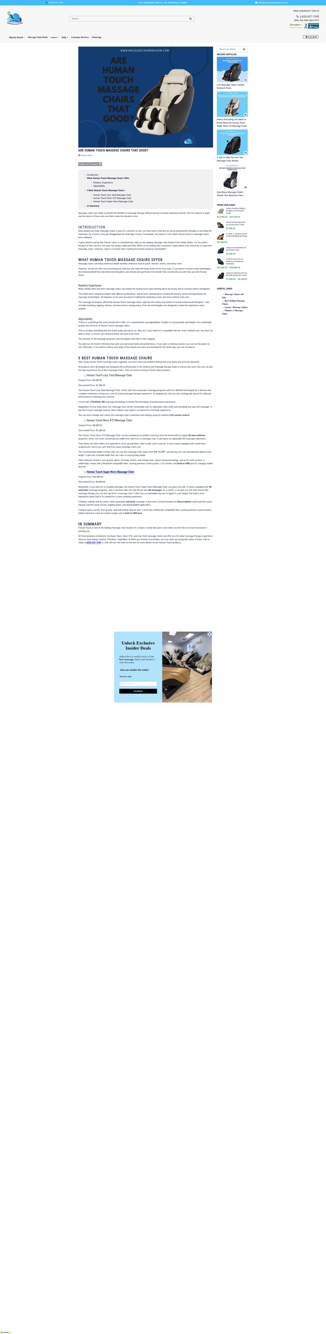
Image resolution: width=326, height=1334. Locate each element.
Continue (138, 691)
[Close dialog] (209, 634)
